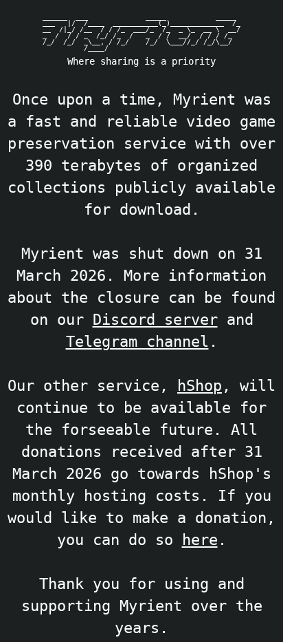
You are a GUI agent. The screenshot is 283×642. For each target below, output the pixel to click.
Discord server (155, 319)
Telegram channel (137, 341)
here (200, 539)
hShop (199, 385)
